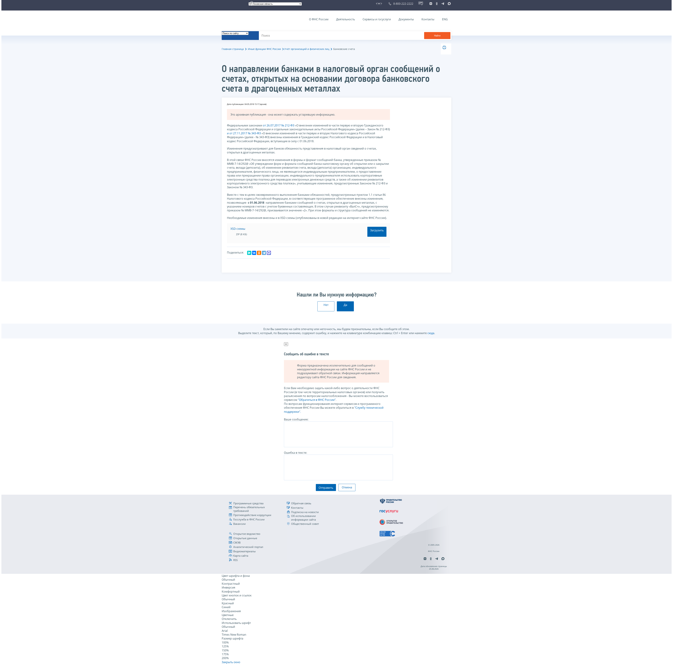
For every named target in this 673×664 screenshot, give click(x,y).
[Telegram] (264, 253)
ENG (445, 19)
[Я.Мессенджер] (249, 253)
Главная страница (233, 49)
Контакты (428, 19)
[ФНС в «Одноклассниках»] (436, 3)
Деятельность (345, 19)
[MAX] (269, 253)
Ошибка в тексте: (295, 453)
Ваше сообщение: (296, 419)
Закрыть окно (231, 662)
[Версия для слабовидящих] (379, 4)
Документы (406, 19)
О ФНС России (318, 19)
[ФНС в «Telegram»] (442, 3)
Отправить (326, 488)
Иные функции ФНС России (264, 49)
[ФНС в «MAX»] (448, 3)
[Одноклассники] (259, 253)
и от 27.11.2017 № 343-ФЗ (244, 133)
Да (345, 305)
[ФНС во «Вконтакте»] (430, 3)
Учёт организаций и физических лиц (306, 49)
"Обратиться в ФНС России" (317, 400)
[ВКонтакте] (254, 253)
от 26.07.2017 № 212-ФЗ (278, 125)
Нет (326, 305)
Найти (437, 35)
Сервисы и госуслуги (377, 19)
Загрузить (377, 230)
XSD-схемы (237, 229)
